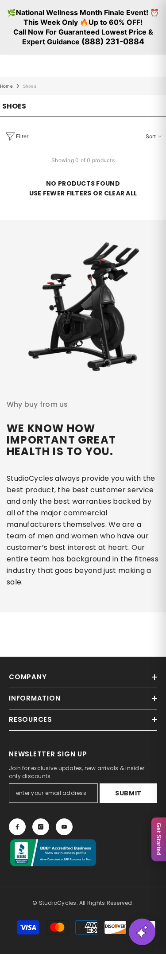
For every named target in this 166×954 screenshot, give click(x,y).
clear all (120, 193)
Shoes (29, 86)
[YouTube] (64, 826)
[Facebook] (17, 826)
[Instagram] (40, 826)
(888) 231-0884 (112, 41)
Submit (128, 793)
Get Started (158, 839)
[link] (83, 303)
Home (6, 86)
